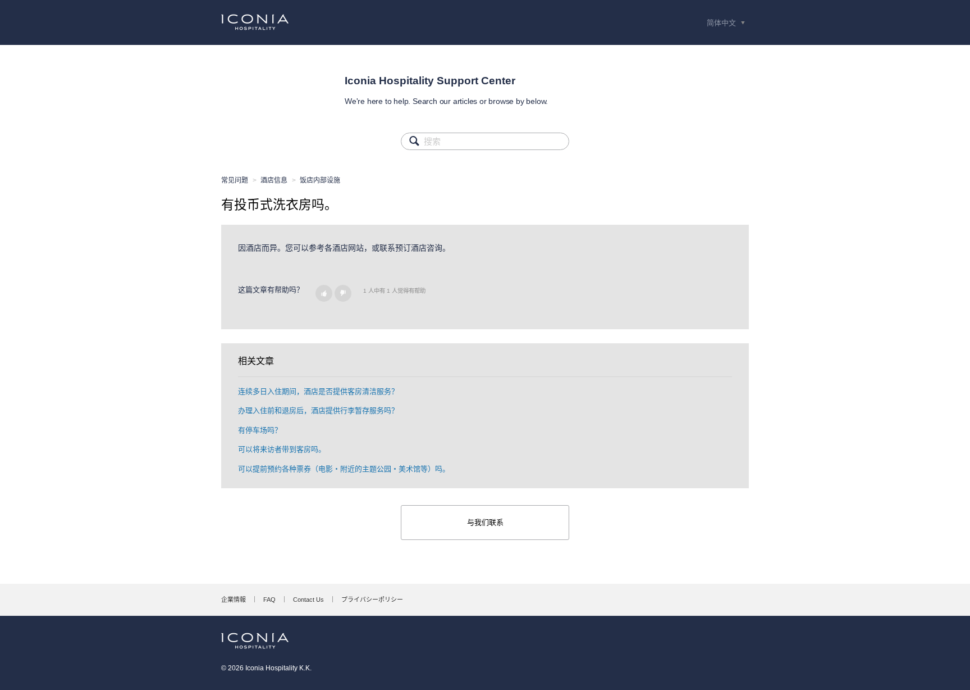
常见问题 (234, 180)
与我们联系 (485, 522)
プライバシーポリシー (372, 599)
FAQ (269, 599)
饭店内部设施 (320, 180)
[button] (323, 293)
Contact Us (308, 599)
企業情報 (233, 599)
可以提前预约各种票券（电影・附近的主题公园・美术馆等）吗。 (344, 469)
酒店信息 (273, 180)
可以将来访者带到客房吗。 (282, 449)
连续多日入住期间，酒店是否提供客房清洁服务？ (318, 391)
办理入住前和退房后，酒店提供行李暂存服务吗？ (318, 410)
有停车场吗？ (260, 430)
